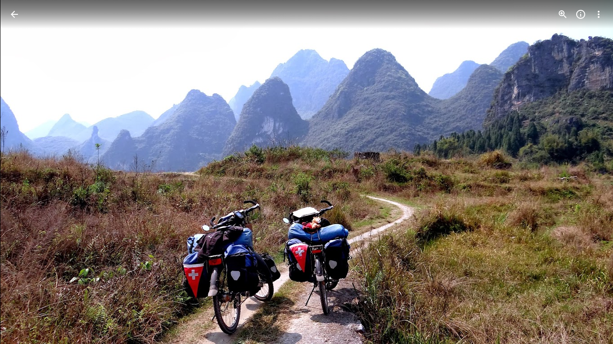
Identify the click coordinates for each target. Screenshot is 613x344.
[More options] (599, 14)
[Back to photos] (14, 14)
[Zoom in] (563, 14)
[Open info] (581, 14)
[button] (587, 172)
